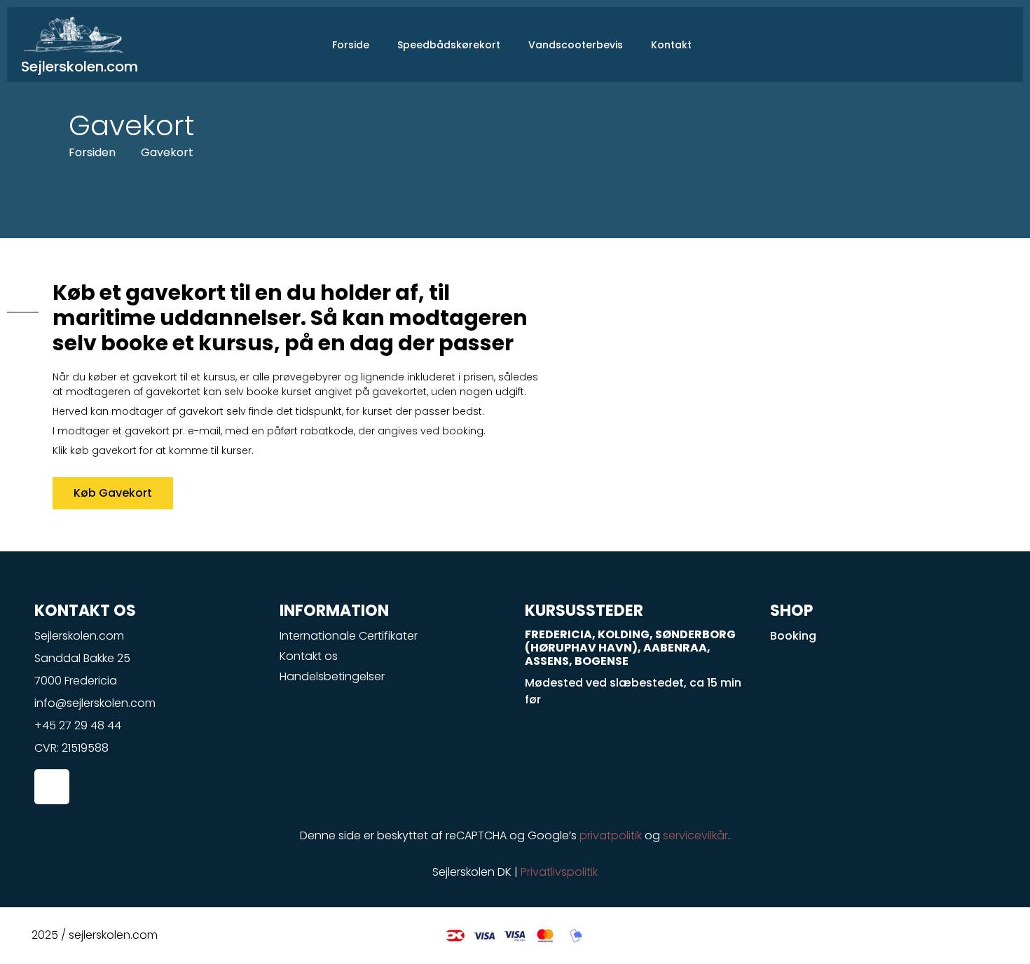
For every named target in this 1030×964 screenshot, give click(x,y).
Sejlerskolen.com (79, 66)
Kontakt (671, 45)
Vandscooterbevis (575, 45)
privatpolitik (610, 835)
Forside (350, 45)
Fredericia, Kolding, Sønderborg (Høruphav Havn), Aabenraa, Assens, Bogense (630, 647)
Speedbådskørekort (448, 45)
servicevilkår (695, 835)
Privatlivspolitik (559, 872)
